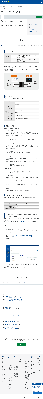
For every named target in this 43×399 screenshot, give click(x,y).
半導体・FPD (4, 375)
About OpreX (27, 366)
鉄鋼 (2, 370)
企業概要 (39, 369)
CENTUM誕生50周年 (27, 382)
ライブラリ (21, 356)
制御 (18, 6)
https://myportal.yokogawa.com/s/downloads (22, 235)
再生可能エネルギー (4, 364)
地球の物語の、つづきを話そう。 (27, 361)
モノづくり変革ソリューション (10, 378)
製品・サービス (13, 6)
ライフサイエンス (16, 371)
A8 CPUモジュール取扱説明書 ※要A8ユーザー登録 (13, 299)
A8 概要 (5, 307)
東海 (31, 365)
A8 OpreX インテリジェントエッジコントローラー (13, 290)
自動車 (3, 377)
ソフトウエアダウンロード (35, 24)
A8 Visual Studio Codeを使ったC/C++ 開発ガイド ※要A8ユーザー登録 (17, 315)
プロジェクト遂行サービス (16, 367)
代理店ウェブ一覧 (33, 373)
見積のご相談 (39, 16)
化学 (2, 361)
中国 (31, 368)
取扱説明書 (32, 28)
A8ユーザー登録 (33, 22)
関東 (31, 362)
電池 (2, 379)
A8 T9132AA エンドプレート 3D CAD (11, 328)
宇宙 (2, 381)
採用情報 (39, 364)
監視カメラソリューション (10, 381)
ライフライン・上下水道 (4, 374)
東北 (31, 361)
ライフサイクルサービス (16, 369)
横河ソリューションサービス (39, 366)
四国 (31, 369)
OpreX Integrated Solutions (9, 361)
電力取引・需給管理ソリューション (10, 371)
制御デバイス (22, 6)
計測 (14, 362)
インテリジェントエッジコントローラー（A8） (33, 6)
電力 (2, 362)
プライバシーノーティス (12, 395)
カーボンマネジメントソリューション (10, 375)
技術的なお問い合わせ (34, 31)
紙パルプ (3, 369)
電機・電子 (4, 378)
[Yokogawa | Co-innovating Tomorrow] (5, 2)
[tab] (3, 45)
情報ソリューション (10, 364)
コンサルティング (16, 365)
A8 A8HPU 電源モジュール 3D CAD (10, 323)
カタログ (32, 26)
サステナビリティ (39, 363)
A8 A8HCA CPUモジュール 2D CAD (10, 324)
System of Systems (26, 368)
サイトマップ (36, 395)
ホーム (9, 6)
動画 (20, 363)
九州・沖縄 (32, 371)
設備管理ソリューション (10, 366)
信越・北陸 (32, 364)
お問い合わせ (21, 344)
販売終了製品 (16, 376)
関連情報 (20, 361)
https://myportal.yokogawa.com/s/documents (22, 236)
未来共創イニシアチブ (27, 388)
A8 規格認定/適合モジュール (9, 308)
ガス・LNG (4, 359)
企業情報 (38, 356)
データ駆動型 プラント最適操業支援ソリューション (10, 387)
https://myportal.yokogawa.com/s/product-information (24, 238)
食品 (2, 367)
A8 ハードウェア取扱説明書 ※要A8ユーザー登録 (13, 300)
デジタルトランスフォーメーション (27, 372)
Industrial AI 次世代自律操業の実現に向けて (27, 376)
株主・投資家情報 (39, 360)
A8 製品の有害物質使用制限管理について (12, 297)
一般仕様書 (32, 29)
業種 (3, 356)
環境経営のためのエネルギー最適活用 (10, 368)
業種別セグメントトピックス (27, 364)
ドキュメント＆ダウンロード (21, 359)
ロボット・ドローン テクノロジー (27, 379)
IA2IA (26, 370)
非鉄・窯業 (4, 372)
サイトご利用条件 (4, 395)
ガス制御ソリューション (10, 390)
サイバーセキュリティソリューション (10, 383)
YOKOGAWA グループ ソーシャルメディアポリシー (25, 395)
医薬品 (3, 366)
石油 (2, 358)
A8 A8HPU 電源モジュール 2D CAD (10, 321)
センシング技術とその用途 (27, 385)
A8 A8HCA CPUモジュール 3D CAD (10, 325)
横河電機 (38, 358)
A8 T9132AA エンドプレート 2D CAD (11, 327)
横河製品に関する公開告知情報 (16, 374)
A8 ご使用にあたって (8, 296)
